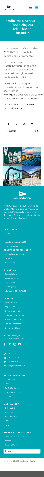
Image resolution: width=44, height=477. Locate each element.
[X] (16, 124)
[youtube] (19, 344)
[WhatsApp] (24, 124)
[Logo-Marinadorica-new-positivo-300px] (9, 6)
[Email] (32, 124)
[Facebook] (8, 124)
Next (35, 130)
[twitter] (9, 344)
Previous (11, 130)
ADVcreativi (8, 463)
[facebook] (5, 344)
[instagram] (14, 344)
